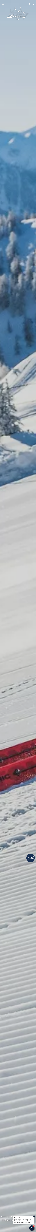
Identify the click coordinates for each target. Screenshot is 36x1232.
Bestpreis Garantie (30, 858)
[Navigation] (3, 4)
